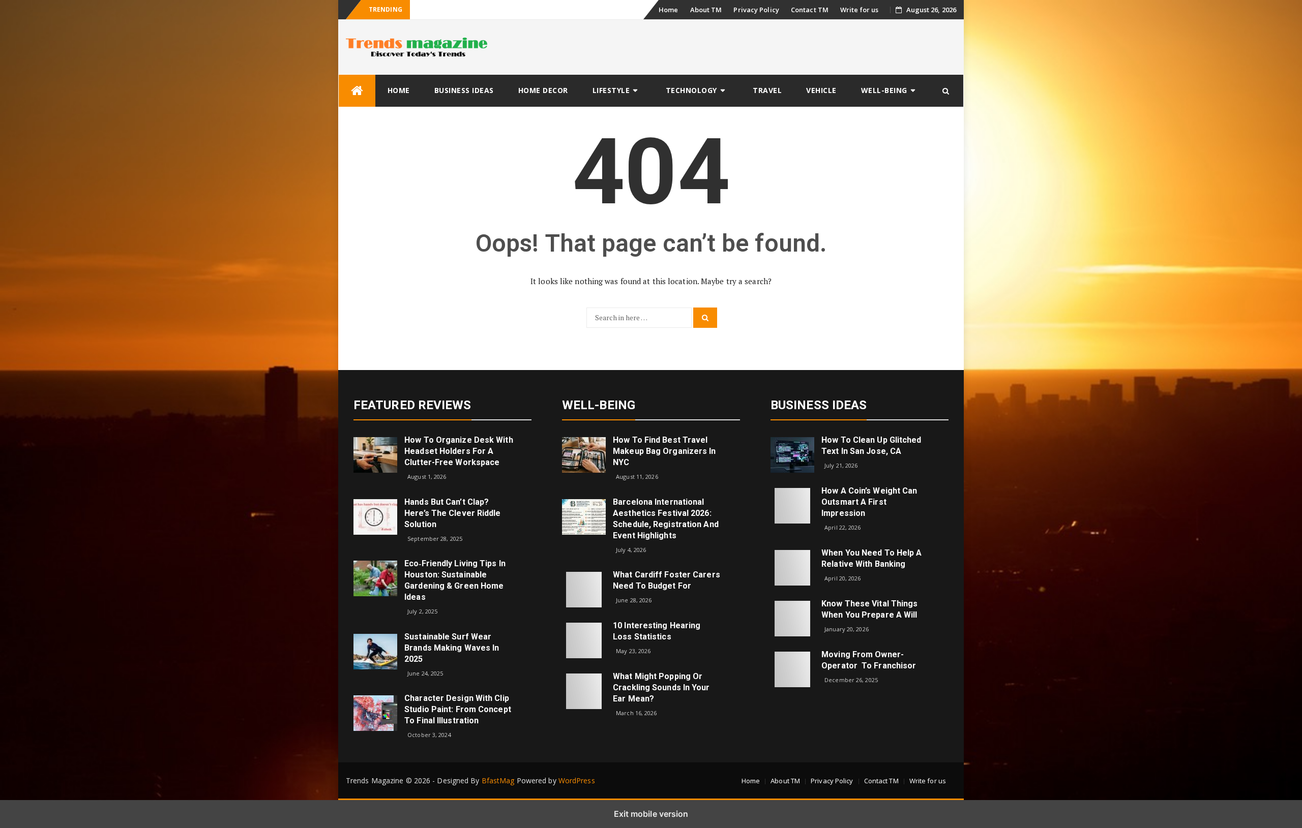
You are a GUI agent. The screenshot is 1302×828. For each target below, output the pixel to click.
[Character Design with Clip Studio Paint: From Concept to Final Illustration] (375, 712)
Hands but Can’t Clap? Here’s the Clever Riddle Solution (452, 513)
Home (668, 9)
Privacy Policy (756, 9)
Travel (767, 90)
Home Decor (543, 90)
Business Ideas (464, 90)
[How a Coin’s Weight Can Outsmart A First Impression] (792, 505)
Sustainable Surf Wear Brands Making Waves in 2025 (451, 648)
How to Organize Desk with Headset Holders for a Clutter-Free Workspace (458, 451)
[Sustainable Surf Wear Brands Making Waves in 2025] (375, 651)
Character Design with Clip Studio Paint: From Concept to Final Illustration (457, 709)
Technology (691, 90)
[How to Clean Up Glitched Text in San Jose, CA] (792, 454)
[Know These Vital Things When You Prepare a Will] (792, 617)
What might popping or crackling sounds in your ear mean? (661, 687)
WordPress (576, 780)
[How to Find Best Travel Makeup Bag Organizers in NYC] (584, 454)
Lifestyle (611, 90)
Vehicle (821, 90)
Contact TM (809, 9)
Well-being (884, 90)
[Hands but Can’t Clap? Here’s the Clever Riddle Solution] (375, 515)
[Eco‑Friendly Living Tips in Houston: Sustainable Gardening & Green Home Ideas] (375, 577)
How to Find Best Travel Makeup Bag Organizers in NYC (664, 451)
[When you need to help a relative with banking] (792, 566)
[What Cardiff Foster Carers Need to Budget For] (584, 589)
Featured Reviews (412, 405)
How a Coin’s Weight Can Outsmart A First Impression (869, 502)
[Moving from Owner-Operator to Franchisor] (792, 668)
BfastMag (498, 780)
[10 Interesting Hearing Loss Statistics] (584, 640)
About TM (706, 9)
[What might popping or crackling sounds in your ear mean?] (584, 690)
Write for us (859, 9)
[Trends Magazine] (357, 91)
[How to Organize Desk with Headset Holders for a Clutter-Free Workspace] (375, 454)
